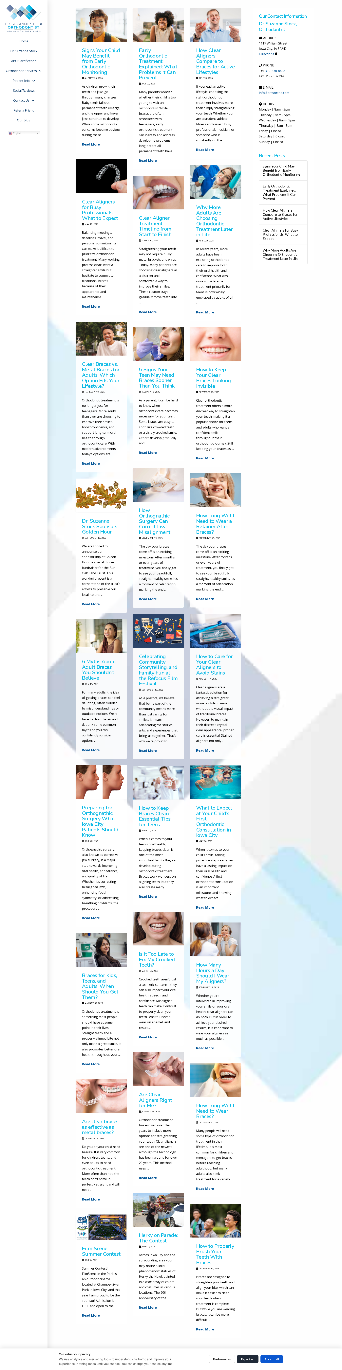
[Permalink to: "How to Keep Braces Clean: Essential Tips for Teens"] (158, 782)
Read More (91, 144)
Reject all (247, 1359)
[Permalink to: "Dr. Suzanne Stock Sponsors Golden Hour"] (101, 495)
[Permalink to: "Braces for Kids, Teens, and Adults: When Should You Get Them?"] (101, 950)
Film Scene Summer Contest (101, 1251)
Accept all (272, 1359)
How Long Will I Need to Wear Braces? (215, 1111)
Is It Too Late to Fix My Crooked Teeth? (157, 959)
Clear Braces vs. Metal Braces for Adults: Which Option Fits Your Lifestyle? (101, 375)
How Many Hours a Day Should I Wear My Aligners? (212, 973)
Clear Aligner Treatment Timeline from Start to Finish (155, 226)
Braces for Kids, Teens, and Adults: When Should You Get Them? (100, 986)
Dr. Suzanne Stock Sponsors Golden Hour (99, 526)
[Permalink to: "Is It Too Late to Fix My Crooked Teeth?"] (158, 928)
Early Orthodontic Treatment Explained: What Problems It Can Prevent (158, 64)
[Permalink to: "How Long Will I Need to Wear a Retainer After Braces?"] (215, 490)
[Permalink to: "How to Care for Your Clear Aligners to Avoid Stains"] (215, 631)
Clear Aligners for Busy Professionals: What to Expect (100, 210)
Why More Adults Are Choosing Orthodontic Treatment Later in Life (214, 221)
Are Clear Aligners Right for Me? (155, 1100)
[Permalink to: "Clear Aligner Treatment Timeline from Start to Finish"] (158, 192)
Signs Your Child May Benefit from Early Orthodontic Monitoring (101, 61)
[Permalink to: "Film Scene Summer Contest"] (101, 1227)
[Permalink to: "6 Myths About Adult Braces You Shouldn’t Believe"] (101, 636)
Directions (266, 54)
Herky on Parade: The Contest (158, 1238)
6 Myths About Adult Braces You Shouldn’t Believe (99, 669)
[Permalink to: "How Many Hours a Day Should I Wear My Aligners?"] (215, 939)
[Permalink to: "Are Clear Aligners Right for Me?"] (158, 1069)
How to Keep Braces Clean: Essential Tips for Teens (155, 816)
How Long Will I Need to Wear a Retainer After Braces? (215, 524)
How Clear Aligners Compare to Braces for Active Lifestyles (215, 61)
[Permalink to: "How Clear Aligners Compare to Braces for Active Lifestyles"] (215, 25)
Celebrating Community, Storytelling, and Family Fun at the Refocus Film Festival (158, 670)
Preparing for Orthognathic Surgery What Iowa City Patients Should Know (100, 821)
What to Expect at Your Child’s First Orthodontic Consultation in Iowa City (214, 821)
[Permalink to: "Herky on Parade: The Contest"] (158, 1210)
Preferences (222, 1359)
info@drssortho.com (274, 93)
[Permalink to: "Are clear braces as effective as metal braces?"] (101, 1096)
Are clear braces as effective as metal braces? (100, 1127)
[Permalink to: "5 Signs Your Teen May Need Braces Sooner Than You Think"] (158, 344)
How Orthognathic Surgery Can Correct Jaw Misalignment (154, 521)
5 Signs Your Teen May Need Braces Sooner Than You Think (157, 377)
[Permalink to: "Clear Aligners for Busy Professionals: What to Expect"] (101, 176)
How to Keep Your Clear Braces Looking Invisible (213, 378)
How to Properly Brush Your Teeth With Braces (215, 1254)
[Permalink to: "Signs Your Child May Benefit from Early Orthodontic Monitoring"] (101, 25)
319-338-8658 (275, 71)
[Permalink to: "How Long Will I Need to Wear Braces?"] (215, 1080)
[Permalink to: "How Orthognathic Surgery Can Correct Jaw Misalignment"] (158, 485)
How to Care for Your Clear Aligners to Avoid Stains (214, 664)
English (16, 133)
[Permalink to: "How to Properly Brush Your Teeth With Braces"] (215, 1221)
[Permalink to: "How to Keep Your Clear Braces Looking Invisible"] (215, 344)
